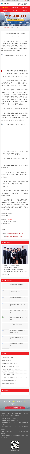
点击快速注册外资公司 (15, 408)
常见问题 (15, 10)
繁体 (28, 0)
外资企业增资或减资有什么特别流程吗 (11, 369)
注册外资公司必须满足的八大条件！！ (16, 236)
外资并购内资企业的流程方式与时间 (10, 363)
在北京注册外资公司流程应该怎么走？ (11, 383)
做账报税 (5, 10)
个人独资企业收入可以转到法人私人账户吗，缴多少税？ (15, 377)
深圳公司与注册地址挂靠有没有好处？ (11, 380)
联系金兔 (25, 10)
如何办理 (10, 219)
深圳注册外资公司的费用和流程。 (15, 233)
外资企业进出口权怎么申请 (8, 360)
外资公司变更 (15, 7)
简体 (26, 0)
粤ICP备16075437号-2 (11, 435)
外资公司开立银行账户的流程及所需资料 (11, 372)
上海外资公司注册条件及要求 (8, 374)
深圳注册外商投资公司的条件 (8, 357)
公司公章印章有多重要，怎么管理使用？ (11, 366)
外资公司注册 (5, 7)
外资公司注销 (25, 7)
